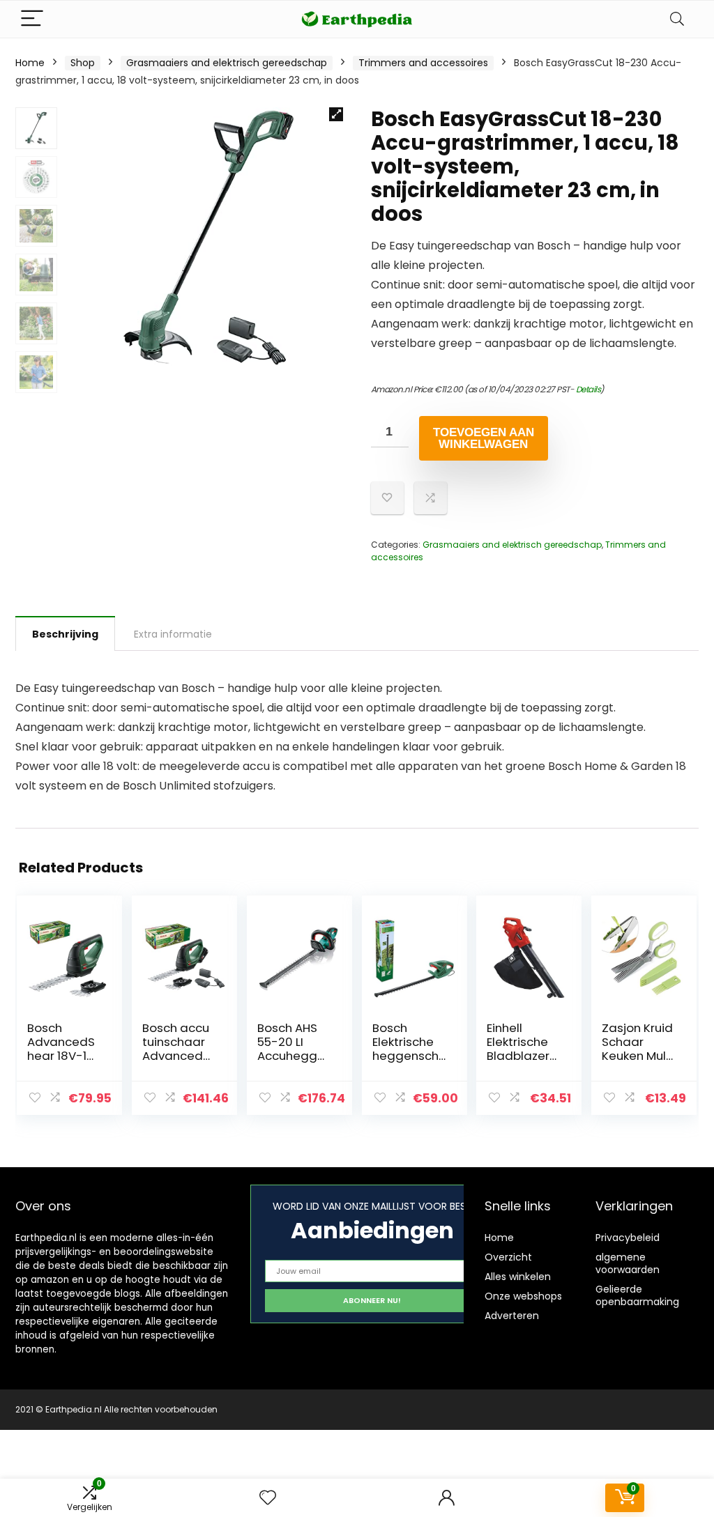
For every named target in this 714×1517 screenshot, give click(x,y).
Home (30, 63)
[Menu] (32, 19)
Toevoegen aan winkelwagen (483, 438)
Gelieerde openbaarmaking (637, 1295)
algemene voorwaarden (627, 1263)
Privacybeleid (627, 1238)
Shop (82, 63)
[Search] (677, 19)
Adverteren (512, 1316)
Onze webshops (523, 1296)
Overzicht (508, 1257)
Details (588, 389)
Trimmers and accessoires (423, 63)
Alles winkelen (518, 1277)
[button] (336, 114)
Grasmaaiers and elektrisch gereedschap (226, 63)
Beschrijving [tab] (65, 634)
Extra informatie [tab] (173, 634)
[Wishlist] (267, 1498)
